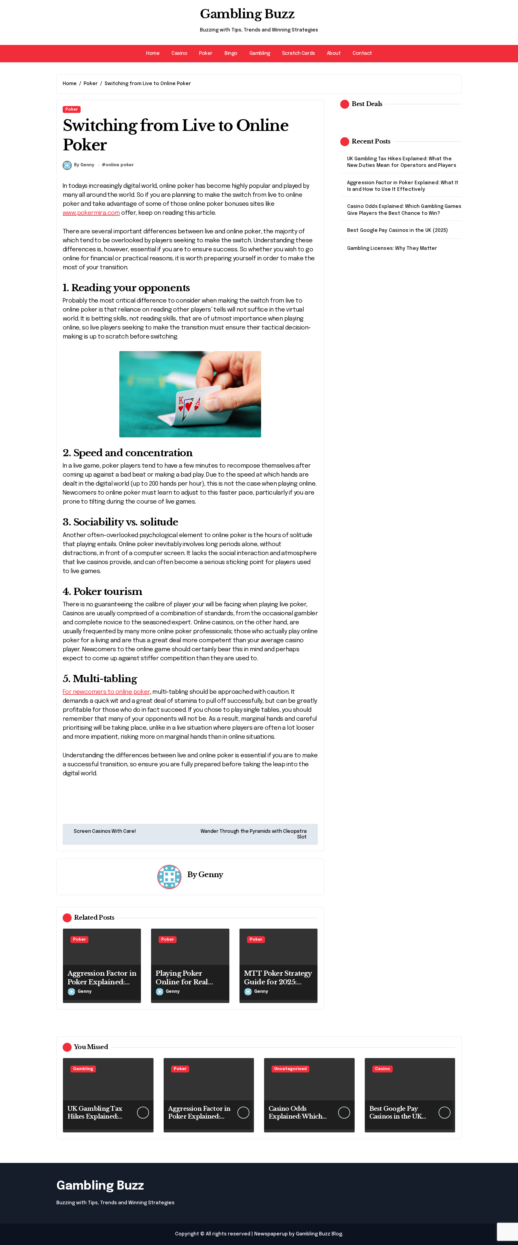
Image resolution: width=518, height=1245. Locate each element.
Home (152, 53)
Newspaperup (271, 1234)
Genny (210, 874)
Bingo (231, 53)
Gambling (259, 53)
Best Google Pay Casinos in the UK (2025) (397, 230)
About (334, 53)
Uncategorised (290, 1069)
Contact (362, 53)
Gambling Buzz (247, 14)
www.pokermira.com (91, 213)
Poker (206, 53)
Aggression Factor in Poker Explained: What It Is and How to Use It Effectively (101, 986)
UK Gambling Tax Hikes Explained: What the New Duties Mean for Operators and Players (401, 162)
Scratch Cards (298, 53)
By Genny (84, 165)
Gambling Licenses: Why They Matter (392, 248)
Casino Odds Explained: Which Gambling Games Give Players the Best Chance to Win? (404, 210)
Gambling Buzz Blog (319, 1234)
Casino (179, 53)
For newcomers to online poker (106, 692)
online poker (120, 165)
